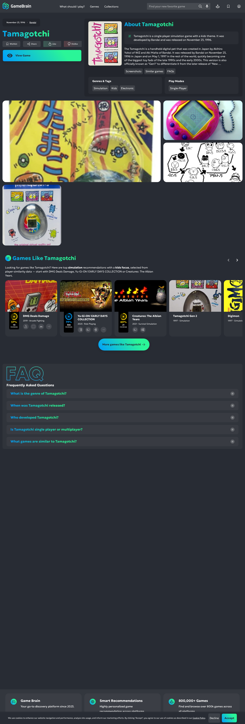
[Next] (237, 260)
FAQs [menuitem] (170, 71)
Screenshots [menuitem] (134, 71)
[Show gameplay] (95, 285)
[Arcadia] (217, 6)
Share (34, 44)
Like (54, 44)
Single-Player (178, 88)
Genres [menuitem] (94, 6)
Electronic (127, 88)
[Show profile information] (239, 6)
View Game (23, 55)
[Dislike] (36, 285)
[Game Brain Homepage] (17, 6)
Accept (229, 718)
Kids (114, 88)
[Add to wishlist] (15, 285)
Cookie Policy (199, 718)
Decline (214, 718)
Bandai (33, 22)
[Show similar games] (47, 285)
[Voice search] (207, 6)
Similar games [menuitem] (154, 71)
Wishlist (13, 44)
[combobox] (172, 6)
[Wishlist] (228, 6)
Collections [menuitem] (111, 6)
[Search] (200, 6)
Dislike (75, 44)
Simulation (101, 88)
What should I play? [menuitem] (72, 6)
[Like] (26, 285)
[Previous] (228, 260)
